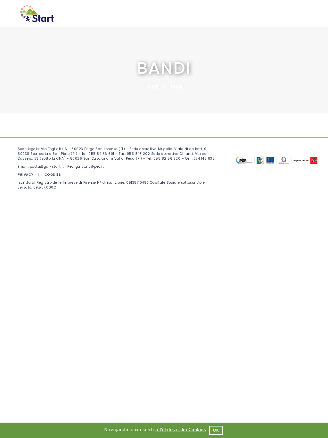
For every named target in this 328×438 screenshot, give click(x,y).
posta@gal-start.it (47, 166)
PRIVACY (26, 174)
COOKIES (53, 174)
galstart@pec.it (90, 166)
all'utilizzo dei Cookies (180, 430)
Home (151, 87)
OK (216, 430)
